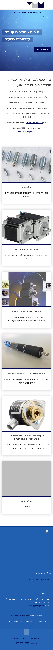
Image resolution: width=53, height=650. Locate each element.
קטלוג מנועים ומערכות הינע (39, 579)
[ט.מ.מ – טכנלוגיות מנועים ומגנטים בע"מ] (35, 5)
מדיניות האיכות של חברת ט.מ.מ (26, 639)
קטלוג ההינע (43, 49)
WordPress (25, 616)
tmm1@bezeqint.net (26, 132)
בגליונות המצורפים (34, 123)
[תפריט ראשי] (5, 5)
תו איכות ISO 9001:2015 (26, 643)
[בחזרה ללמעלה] (26, 632)
